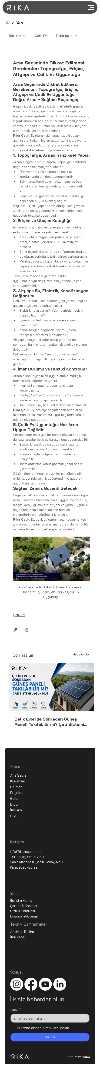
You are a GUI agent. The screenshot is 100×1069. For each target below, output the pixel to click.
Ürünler (16, 787)
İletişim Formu (21, 900)
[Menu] (83, 7)
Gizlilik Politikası (22, 911)
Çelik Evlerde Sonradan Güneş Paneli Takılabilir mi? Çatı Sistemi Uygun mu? (49, 721)
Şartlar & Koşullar (24, 906)
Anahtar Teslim (22, 932)
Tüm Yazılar (17, 36)
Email (15, 1010)
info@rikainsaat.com (26, 851)
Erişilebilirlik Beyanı (25, 916)
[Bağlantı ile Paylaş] (15, 630)
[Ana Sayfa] (7, 22)
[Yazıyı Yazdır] (26, 630)
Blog (14, 804)
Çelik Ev (41, 36)
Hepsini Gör (81, 654)
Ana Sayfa (18, 775)
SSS (13, 816)
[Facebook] (30, 984)
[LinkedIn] (59, 984)
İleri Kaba (17, 937)
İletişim (16, 810)
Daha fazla (64, 36)
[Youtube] (45, 984)
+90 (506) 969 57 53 (27, 857)
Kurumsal (17, 781)
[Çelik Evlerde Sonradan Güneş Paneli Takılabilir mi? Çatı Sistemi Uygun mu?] (51, 687)
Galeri (14, 798)
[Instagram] (16, 984)
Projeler (16, 793)
